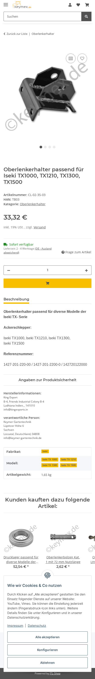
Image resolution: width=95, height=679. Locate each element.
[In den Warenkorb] (7, 47)
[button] (70, 4)
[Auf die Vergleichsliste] (71, 58)
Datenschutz (37, 625)
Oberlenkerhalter (33, 204)
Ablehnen (47, 662)
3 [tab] (49, 147)
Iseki (45, 451)
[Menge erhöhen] (86, 270)
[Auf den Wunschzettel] (82, 58)
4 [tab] (54, 147)
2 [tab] (45, 147)
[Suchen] (86, 16)
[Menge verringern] (8, 270)
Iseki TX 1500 (68, 465)
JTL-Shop (55, 673)
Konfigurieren (47, 650)
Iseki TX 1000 (49, 459)
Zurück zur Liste (17, 34)
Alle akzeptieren (47, 637)
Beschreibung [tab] (16, 299)
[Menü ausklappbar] (6, 3)
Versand (40, 227)
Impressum (15, 625)
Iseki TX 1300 (49, 465)
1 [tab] (41, 147)
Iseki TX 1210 (68, 459)
